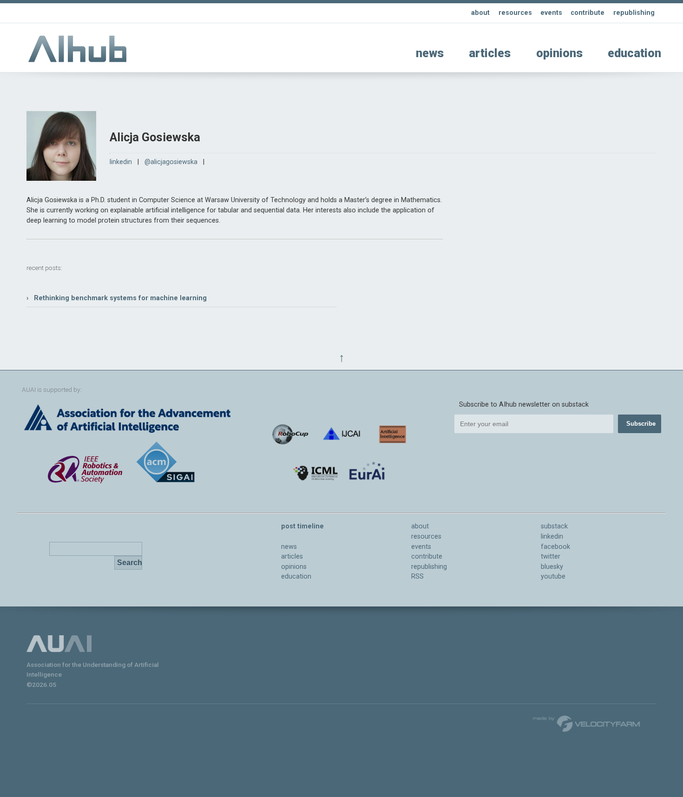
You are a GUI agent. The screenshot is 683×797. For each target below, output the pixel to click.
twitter (550, 556)
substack (554, 526)
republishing (634, 13)
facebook (555, 547)
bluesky (552, 567)
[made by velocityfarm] (587, 723)
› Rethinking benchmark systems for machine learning (116, 298)
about (480, 13)
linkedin (121, 162)
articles (490, 53)
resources (515, 13)
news (430, 53)
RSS (417, 576)
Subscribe (641, 423)
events (551, 13)
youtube (553, 576)
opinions (559, 53)
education (634, 53)
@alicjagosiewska (170, 162)
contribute (587, 13)
